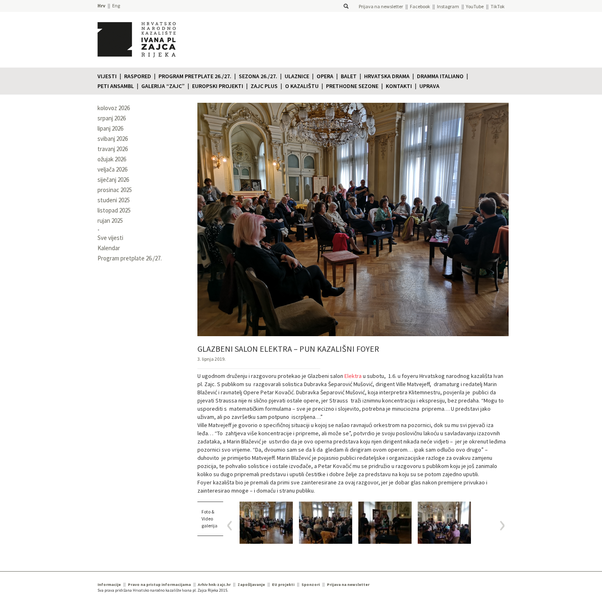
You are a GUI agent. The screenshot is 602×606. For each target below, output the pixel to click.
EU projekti (283, 584)
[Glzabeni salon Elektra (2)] (385, 523)
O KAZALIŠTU (302, 86)
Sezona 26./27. (258, 76)
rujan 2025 (110, 220)
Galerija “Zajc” (163, 86)
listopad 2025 (114, 210)
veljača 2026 (112, 169)
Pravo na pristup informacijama (159, 584)
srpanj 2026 (111, 118)
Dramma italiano (440, 76)
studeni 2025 (113, 200)
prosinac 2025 (114, 190)
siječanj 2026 (113, 179)
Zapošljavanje (251, 584)
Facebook (420, 6)
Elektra (353, 376)
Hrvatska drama (387, 76)
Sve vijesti (110, 238)
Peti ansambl (115, 86)
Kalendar (108, 248)
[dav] (444, 523)
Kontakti (399, 86)
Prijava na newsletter (381, 6)
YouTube (475, 6)
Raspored (137, 76)
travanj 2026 (112, 149)
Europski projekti (217, 86)
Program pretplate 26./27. (194, 76)
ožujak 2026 (111, 159)
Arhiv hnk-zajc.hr (214, 584)
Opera (325, 76)
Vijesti (107, 76)
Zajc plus (264, 86)
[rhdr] (266, 523)
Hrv (101, 5)
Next (499, 525)
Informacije (109, 584)
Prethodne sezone (352, 86)
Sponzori (310, 584)
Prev (232, 525)
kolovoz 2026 (113, 108)
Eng (116, 5)
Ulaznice (297, 76)
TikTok (498, 6)
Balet (349, 76)
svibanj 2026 (112, 138)
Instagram (448, 6)
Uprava (429, 86)
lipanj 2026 (110, 128)
